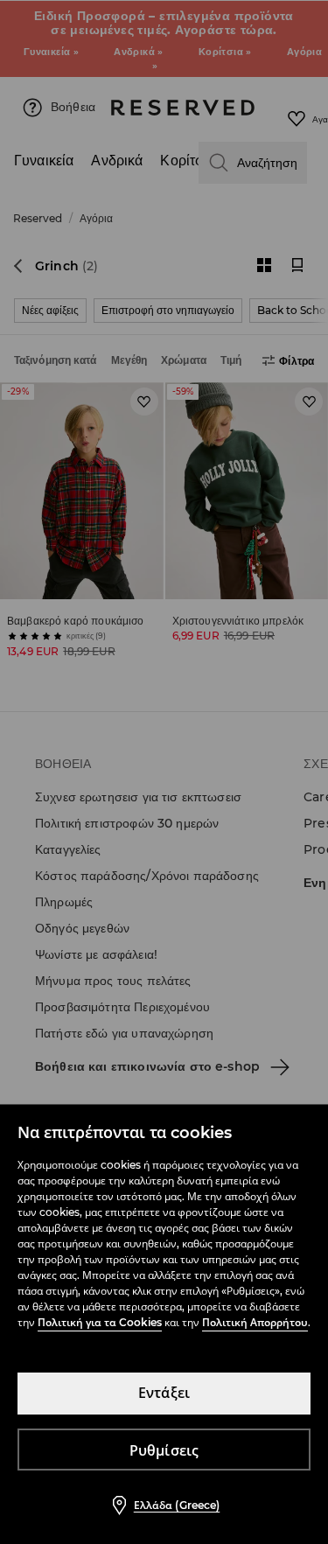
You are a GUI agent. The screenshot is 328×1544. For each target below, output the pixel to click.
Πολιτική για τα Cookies (100, 1322)
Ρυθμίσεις (164, 1451)
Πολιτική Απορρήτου (255, 1322)
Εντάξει (164, 1393)
